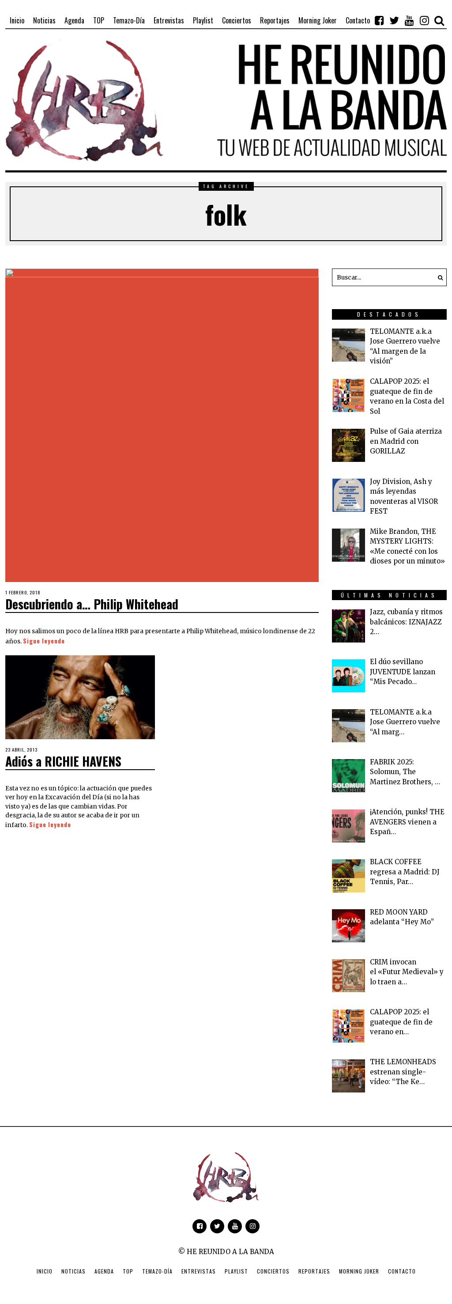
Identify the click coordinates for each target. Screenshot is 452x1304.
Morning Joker (359, 1271)
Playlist (236, 1271)
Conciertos (273, 1271)
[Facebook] (379, 20)
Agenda (104, 1271)
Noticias (73, 1271)
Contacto (402, 1271)
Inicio (45, 1271)
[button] (438, 277)
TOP (128, 1271)
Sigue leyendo (44, 640)
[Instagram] (424, 20)
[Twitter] (394, 20)
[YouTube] (409, 20)
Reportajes (314, 1271)
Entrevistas (198, 1271)
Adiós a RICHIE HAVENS (63, 761)
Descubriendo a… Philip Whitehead (91, 604)
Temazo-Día (157, 1271)
